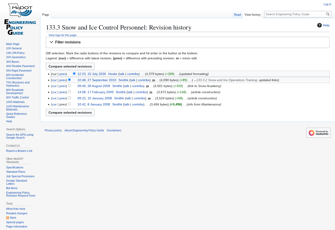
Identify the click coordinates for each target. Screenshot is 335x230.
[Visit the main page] (20, 18)
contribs (133, 74)
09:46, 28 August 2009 (93, 86)
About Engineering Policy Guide (84, 130)
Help (326, 25)
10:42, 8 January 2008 (93, 104)
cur (54, 80)
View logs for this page (63, 35)
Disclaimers (114, 130)
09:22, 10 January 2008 (94, 98)
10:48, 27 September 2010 (96, 80)
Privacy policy (53, 130)
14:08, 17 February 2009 (95, 92)
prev (62, 74)
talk (121, 74)
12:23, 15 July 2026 (91, 74)
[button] (188, 42)
